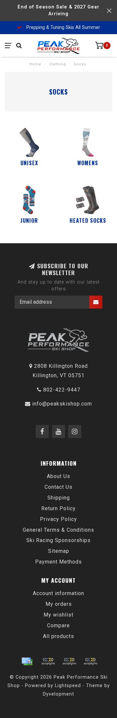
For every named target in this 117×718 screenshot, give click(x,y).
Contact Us (58, 487)
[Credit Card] (27, 661)
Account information (58, 593)
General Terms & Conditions (58, 530)
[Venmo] (90, 661)
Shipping (58, 498)
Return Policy (58, 508)
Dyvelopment (58, 694)
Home (35, 64)
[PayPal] (69, 661)
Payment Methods (58, 562)
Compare (58, 625)
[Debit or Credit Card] (48, 661)
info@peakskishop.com (62, 404)
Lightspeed (68, 685)
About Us (58, 476)
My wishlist (58, 615)
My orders (59, 604)
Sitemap (58, 551)
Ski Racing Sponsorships (58, 540)
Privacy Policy (58, 519)
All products (58, 636)
